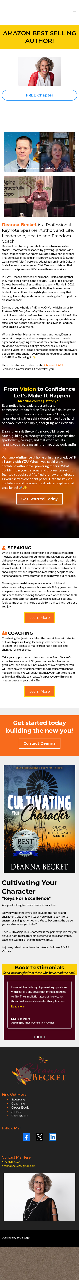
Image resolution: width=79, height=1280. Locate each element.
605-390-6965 (11, 1162)
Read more (17, 1006)
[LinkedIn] (52, 1137)
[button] (74, 12)
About (16, 1112)
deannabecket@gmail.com (18, 1165)
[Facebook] (26, 1137)
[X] (39, 1137)
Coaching (18, 1103)
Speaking (18, 1099)
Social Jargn (23, 1237)
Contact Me (19, 1116)
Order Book (20, 1107)
